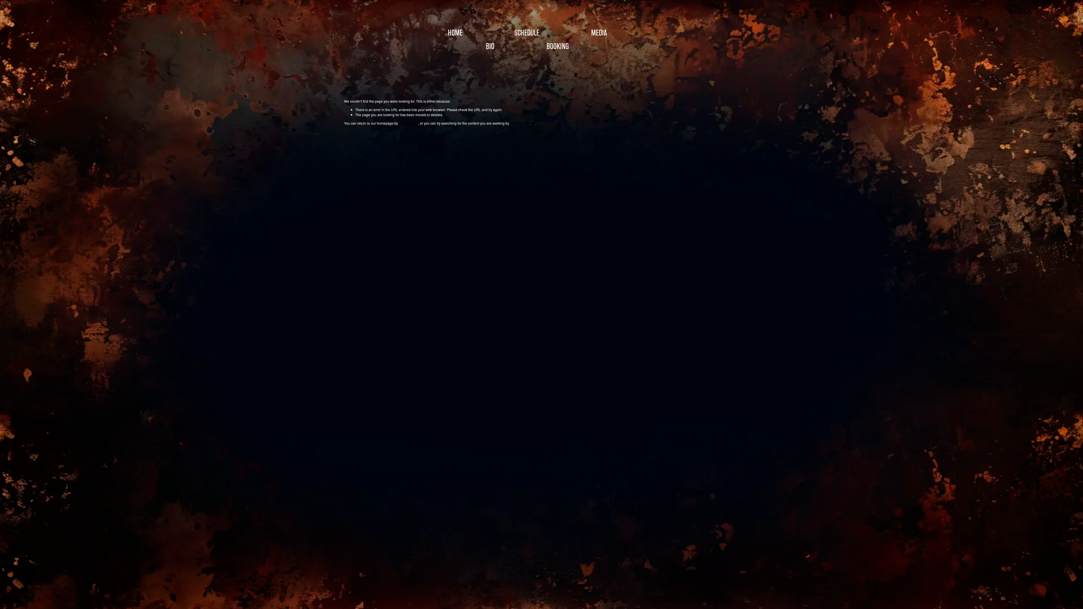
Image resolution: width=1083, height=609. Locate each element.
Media (599, 32)
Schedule (526, 32)
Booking (558, 46)
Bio (490, 46)
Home (455, 32)
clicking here (408, 123)
